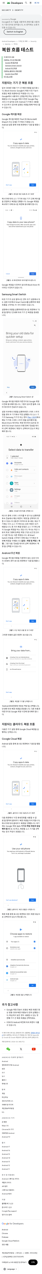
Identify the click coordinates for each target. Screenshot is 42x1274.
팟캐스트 (5, 1084)
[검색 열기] (26, 2)
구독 (33, 1262)
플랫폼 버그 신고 (7, 1204)
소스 (3, 1072)
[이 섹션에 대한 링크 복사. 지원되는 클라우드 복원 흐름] (37, 724)
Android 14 (6, 1158)
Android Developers (8, 41)
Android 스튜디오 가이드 (10, 1179)
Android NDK (7, 1194)
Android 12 (6, 1165)
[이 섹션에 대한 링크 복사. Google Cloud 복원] (23, 739)
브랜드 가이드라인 (31, 1253)
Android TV (6, 1137)
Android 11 (6, 1169)
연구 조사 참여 (7, 1215)
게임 (3, 1093)
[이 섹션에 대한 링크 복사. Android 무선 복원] (22, 553)
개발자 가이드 (6, 1183)
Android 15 (6, 1154)
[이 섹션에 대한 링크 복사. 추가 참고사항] (20, 1005)
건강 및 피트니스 (7, 1101)
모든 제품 (5, 1245)
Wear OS (5, 1126)
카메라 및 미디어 (7, 1105)
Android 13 (6, 1162)
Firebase (5, 1237)
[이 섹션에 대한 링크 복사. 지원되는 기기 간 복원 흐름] (35, 83)
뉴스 (3, 1076)
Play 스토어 (32, 417)
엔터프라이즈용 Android (10, 1065)
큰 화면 (4, 1122)
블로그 (4, 1080)
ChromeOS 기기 (8, 1129)
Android (5, 1061)
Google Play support (9, 1211)
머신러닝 (5, 1097)
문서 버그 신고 (7, 1207)
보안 (3, 1069)
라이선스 (19, 1253)
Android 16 (6, 1150)
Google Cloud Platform (10, 1241)
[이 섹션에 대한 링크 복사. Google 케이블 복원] (23, 114)
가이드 (16, 44)
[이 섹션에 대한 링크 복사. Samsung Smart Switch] (28, 294)
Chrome (5, 1233)
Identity (19, 10)
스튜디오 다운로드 (8, 1190)
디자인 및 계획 (23, 41)
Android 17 (6, 1147)
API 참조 (5, 1186)
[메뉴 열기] (3, 3)
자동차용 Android (8, 1133)
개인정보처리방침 (8, 1108)
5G (3, 1112)
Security (6, 10)
